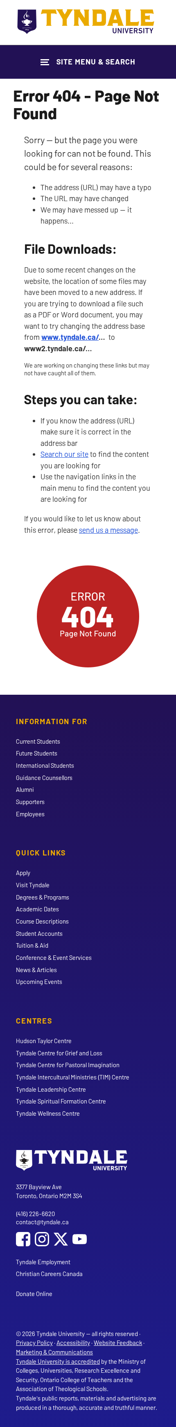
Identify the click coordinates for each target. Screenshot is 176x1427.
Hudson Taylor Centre (44, 1040)
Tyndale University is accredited (58, 1361)
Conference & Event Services (54, 957)
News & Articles (36, 969)
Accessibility (73, 1342)
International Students (45, 765)
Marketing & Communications (54, 1352)
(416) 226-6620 (35, 1213)
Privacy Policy (34, 1342)
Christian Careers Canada (49, 1273)
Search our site (64, 454)
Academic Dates (37, 909)
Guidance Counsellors (44, 777)
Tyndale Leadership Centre (51, 1089)
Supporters (30, 801)
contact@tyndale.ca (42, 1221)
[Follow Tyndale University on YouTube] (79, 1240)
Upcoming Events (39, 981)
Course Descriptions (42, 921)
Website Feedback (118, 1342)
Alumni (25, 789)
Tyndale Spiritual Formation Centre (61, 1101)
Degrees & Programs (42, 897)
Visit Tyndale (33, 885)
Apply (23, 872)
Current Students (38, 741)
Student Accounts (39, 933)
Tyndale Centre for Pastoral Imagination (68, 1064)
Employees (30, 814)
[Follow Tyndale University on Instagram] (42, 1240)
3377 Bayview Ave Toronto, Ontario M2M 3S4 (49, 1191)
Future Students (36, 753)
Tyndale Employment (43, 1261)
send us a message (108, 529)
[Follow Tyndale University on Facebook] (23, 1240)
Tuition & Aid (32, 945)
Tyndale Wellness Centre (48, 1113)
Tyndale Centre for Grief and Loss (59, 1053)
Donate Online (34, 1293)
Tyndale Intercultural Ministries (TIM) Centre (72, 1077)
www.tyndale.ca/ (70, 336)
